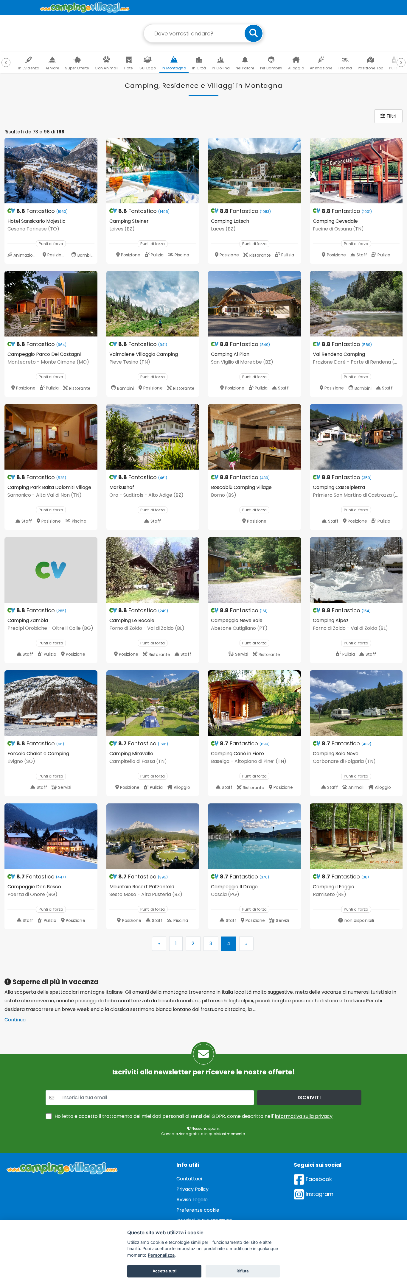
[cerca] (253, 33)
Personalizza (161, 1255)
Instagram (318, 1194)
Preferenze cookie (197, 1210)
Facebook (318, 1179)
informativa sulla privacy (304, 1116)
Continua (15, 1019)
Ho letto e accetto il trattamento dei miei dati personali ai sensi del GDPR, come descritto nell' (194, 1116)
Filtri (390, 116)
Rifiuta (243, 1271)
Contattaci (189, 1178)
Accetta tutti (164, 1271)
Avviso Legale (192, 1199)
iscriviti (309, 1097)
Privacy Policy (192, 1189)
